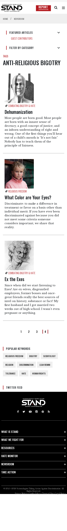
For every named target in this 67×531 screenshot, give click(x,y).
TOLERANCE (10, 373)
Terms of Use (47, 494)
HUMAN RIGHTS (39, 373)
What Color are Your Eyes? (28, 197)
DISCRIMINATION (26, 364)
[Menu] (63, 8)
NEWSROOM (7, 464)
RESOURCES (7, 448)
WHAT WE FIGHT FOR (12, 440)
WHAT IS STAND (9, 432)
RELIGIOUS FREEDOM (14, 356)
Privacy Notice (21, 494)
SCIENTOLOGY (49, 356)
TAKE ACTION (8, 472)
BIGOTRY (33, 356)
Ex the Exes (14, 279)
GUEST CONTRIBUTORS (22, 38)
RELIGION (9, 364)
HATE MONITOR (9, 456)
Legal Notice (60, 494)
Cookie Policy (34, 494)
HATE (24, 373)
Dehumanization (19, 111)
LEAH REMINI (45, 364)
